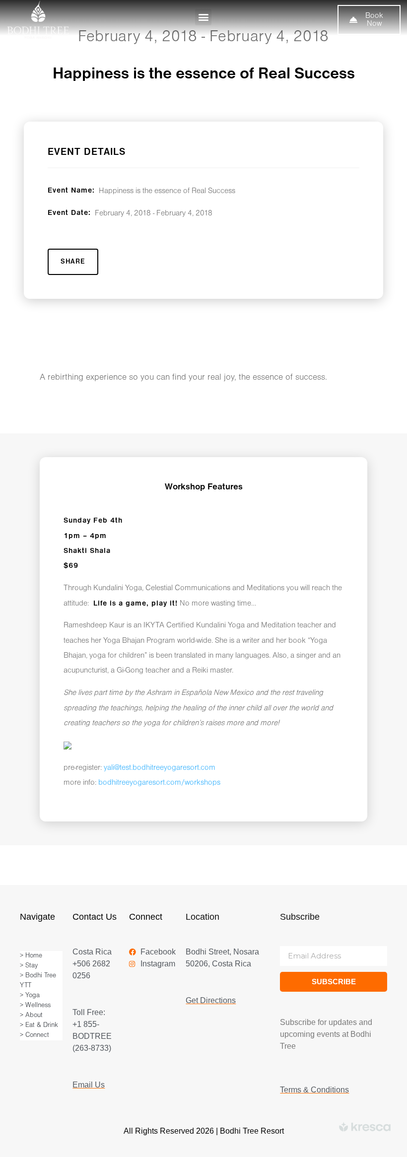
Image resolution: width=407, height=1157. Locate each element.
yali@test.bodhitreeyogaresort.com (159, 767)
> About (31, 1015)
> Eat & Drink (39, 1025)
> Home (31, 955)
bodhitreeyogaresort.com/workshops (159, 782)
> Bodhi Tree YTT (38, 980)
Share (73, 262)
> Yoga (30, 995)
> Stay (29, 965)
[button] (203, 17)
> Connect (34, 1035)
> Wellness (35, 1005)
